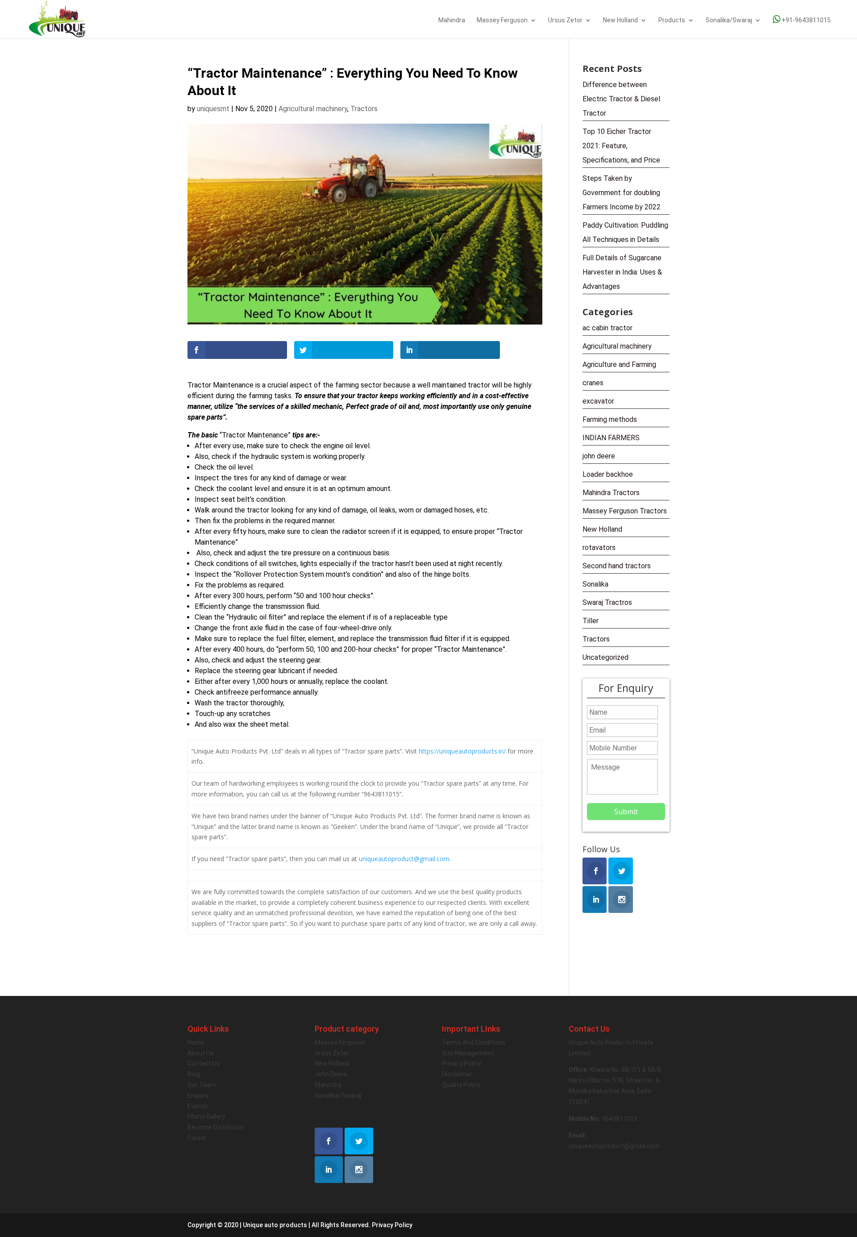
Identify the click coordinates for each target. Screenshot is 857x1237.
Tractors (364, 108)
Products (671, 20)
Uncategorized (605, 657)
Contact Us (203, 1063)
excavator (598, 401)
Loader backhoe (607, 474)
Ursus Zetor (565, 20)
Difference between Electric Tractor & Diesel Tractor (621, 98)
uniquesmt (213, 108)
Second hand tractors (616, 566)
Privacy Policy (461, 1063)
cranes (592, 383)
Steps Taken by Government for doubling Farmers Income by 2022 (621, 192)
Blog (193, 1074)
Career (197, 1137)
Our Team (201, 1084)
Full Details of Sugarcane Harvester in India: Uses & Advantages (622, 272)
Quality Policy (461, 1084)
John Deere (331, 1074)
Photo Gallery (206, 1116)
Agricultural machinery (313, 108)
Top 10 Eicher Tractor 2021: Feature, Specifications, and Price (621, 145)
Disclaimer (457, 1074)
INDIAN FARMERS (611, 437)
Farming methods (609, 419)
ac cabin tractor (607, 328)
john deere (598, 456)
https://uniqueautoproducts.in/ (462, 751)
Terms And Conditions (474, 1042)
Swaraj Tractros (607, 602)
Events (197, 1106)
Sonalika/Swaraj (729, 20)
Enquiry (197, 1095)
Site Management (468, 1053)
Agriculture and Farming (619, 364)
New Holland (620, 20)
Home (195, 1042)
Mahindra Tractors (611, 492)
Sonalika (595, 584)
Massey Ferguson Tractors (624, 511)
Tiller (590, 620)
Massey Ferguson (502, 20)
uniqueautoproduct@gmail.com (404, 858)
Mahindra (451, 20)
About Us (200, 1053)
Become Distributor (215, 1127)
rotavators (599, 547)
